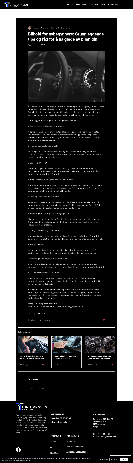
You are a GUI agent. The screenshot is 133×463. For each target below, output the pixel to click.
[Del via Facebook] (29, 314)
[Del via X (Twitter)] (34, 314)
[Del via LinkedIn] (39, 314)
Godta (124, 459)
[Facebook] (18, 449)
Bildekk (44, 13)
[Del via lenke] (44, 314)
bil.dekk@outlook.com (107, 436)
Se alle (113, 332)
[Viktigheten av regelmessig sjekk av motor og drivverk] (100, 344)
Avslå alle (114, 459)
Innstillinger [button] (104, 459)
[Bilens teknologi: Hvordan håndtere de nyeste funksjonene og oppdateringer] (67, 344)
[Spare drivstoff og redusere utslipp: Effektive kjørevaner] (33, 344)
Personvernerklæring (23, 460)
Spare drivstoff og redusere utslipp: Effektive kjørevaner (32, 357)
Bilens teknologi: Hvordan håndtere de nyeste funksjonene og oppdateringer (65, 357)
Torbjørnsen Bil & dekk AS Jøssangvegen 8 (103, 420)
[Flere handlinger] (103, 28)
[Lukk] (130, 459)
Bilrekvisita (33, 13)
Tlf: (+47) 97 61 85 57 (101, 434)
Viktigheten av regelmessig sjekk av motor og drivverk (99, 357)
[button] (113, 14)
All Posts (21, 13)
